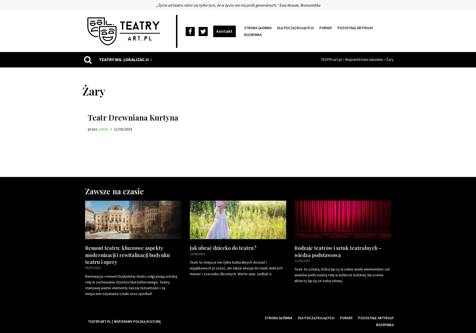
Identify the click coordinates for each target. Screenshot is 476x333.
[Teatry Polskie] (125, 31)
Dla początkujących (295, 28)
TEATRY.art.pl (331, 59)
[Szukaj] (88, 60)
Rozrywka (253, 34)
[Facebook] (190, 31)
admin (103, 129)
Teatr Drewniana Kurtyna (133, 117)
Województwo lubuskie (364, 59)
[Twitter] (203, 31)
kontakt (224, 31)
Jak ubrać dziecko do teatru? (223, 248)
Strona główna (258, 28)
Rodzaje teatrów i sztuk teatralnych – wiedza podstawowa (338, 251)
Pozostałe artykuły (355, 28)
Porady (325, 28)
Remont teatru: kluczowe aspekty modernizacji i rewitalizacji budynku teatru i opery (127, 255)
